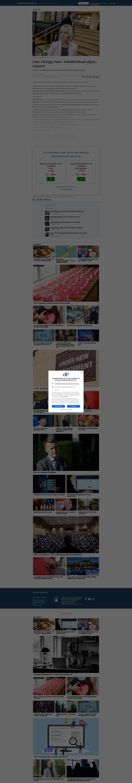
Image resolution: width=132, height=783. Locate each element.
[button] (66, 390)
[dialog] (66, 391)
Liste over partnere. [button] (64, 396)
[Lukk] (82, 372)
